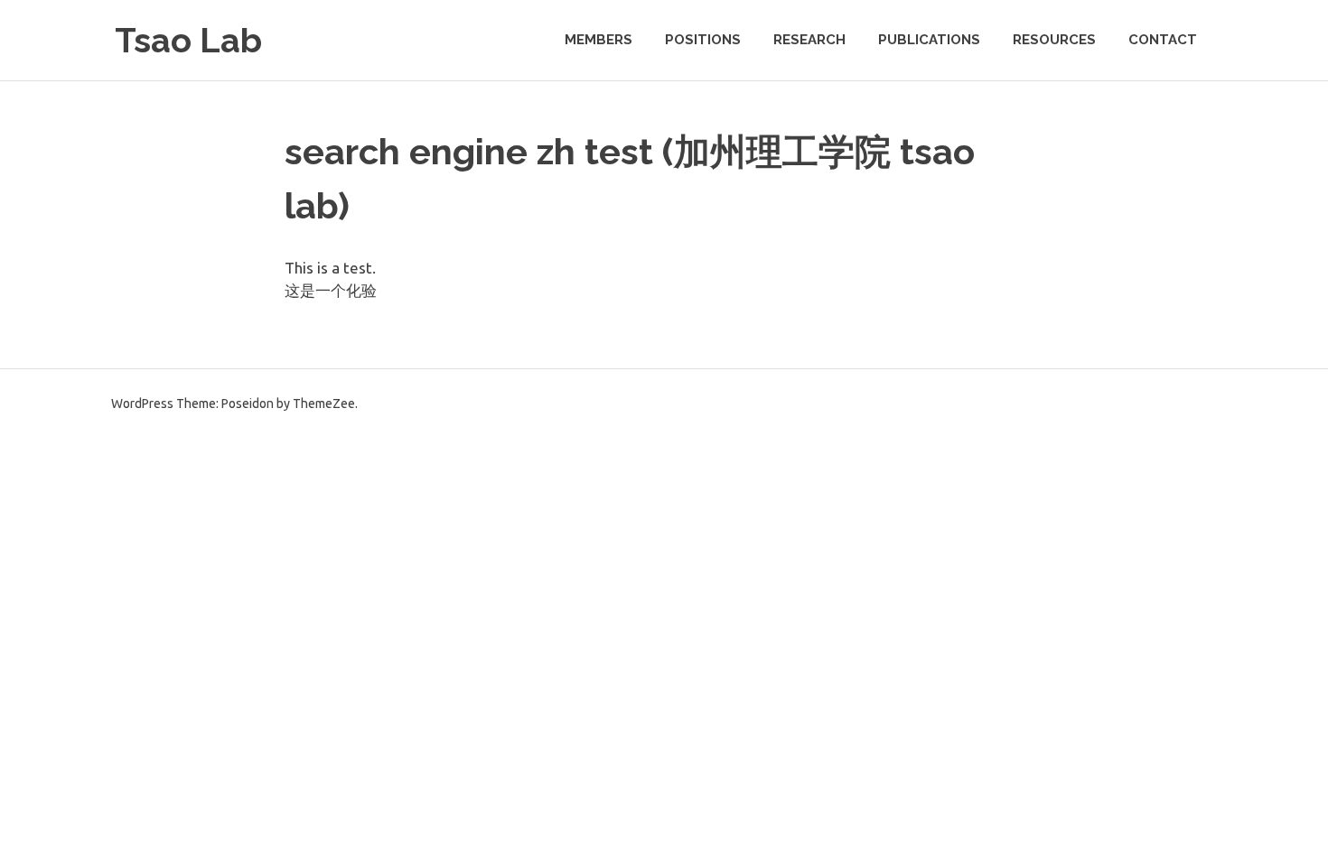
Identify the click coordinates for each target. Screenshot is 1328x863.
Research (809, 40)
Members (598, 40)
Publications (929, 40)
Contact (1162, 40)
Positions (703, 40)
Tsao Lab (188, 40)
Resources (1054, 40)
